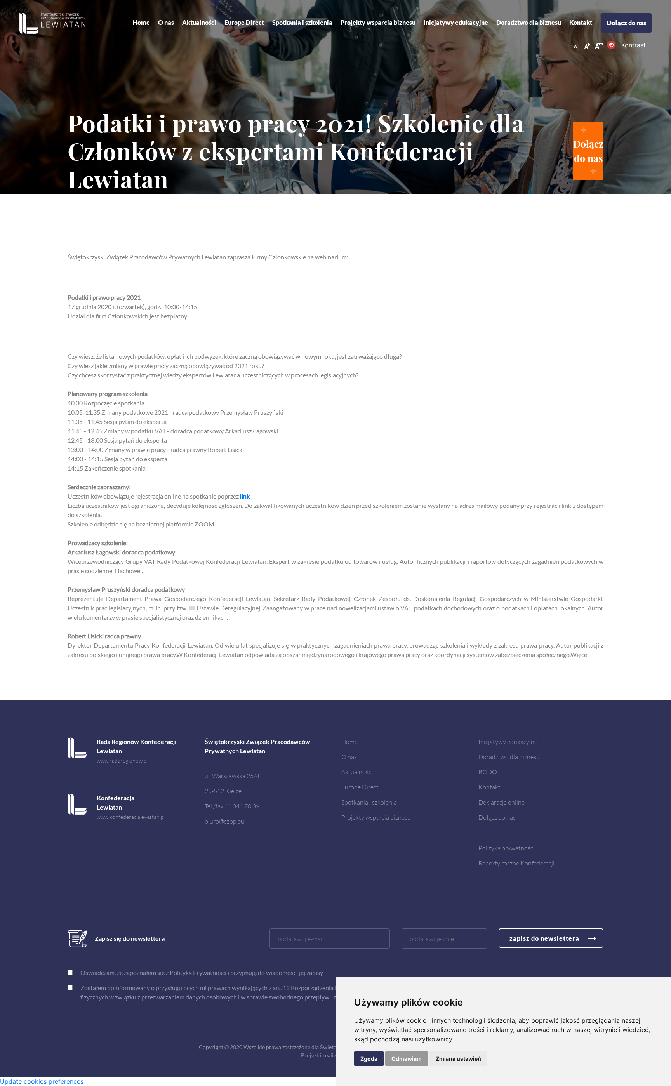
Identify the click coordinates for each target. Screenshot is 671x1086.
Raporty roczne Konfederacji (516, 863)
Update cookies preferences (41, 1081)
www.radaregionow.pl (122, 760)
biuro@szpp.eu (224, 821)
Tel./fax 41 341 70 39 (232, 806)
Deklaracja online (501, 802)
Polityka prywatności (506, 847)
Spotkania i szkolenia (302, 22)
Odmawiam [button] (406, 1058)
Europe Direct (244, 22)
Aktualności (357, 771)
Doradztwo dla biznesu (528, 22)
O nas (166, 22)
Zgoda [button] (368, 1058)
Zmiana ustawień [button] (458, 1058)
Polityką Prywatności (198, 972)
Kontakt (580, 22)
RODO (487, 771)
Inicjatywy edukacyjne (456, 22)
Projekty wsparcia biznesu (378, 22)
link (245, 496)
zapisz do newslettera (544, 938)
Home (141, 22)
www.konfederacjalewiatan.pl (131, 816)
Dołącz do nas (626, 22)
